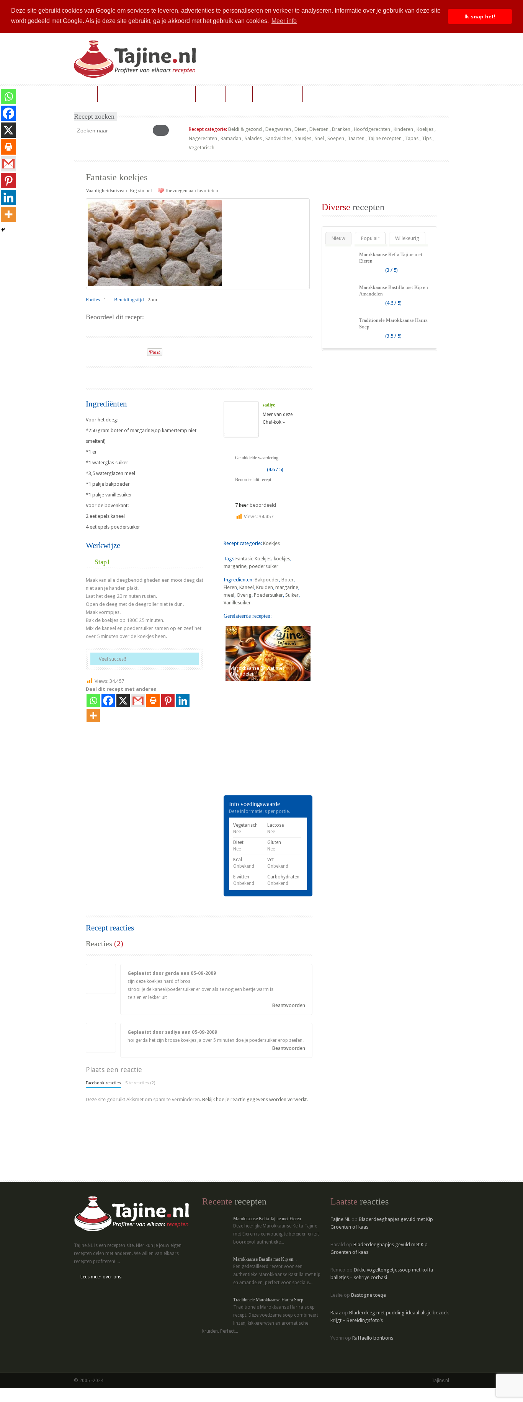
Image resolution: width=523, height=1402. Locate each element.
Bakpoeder (267, 580)
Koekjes (425, 129)
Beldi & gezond (245, 129)
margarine (235, 566)
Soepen (335, 138)
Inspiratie (179, 93)
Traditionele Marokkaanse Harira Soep (268, 1299)
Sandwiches (278, 138)
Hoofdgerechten (372, 129)
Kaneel (246, 587)
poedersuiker (263, 566)
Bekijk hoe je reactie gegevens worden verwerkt (254, 1099)
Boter (287, 580)
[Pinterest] (168, 700)
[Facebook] (108, 700)
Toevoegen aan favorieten (191, 190)
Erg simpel (141, 190)
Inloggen (318, 93)
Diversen (319, 129)
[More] (93, 715)
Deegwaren (278, 129)
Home (85, 93)
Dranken (341, 129)
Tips (426, 138)
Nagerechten (203, 138)
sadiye (269, 405)
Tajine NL (340, 1219)
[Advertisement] (175, 377)
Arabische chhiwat (277, 93)
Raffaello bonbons (372, 1338)
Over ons (211, 93)
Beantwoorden (288, 1005)
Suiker (292, 595)
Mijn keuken (146, 93)
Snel (319, 138)
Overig (244, 595)
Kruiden (264, 587)
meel (229, 595)
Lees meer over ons (100, 1277)
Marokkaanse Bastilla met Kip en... (265, 1259)
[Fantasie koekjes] (197, 243)
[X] (123, 700)
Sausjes (303, 138)
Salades (253, 138)
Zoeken (239, 93)
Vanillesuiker (237, 603)
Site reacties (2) (140, 1082)
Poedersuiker (268, 595)
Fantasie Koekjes (253, 558)
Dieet (300, 129)
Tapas (411, 138)
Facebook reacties (103, 1082)
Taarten (356, 138)
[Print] (138, 350)
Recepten (113, 93)
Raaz (335, 1312)
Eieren (230, 587)
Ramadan (231, 138)
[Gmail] (138, 700)
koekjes (282, 558)
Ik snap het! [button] (479, 16)
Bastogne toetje (368, 1295)
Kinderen (403, 129)
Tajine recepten (385, 138)
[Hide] (3, 230)
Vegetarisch (201, 147)
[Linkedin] (183, 700)
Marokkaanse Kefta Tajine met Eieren (267, 1218)
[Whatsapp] (93, 700)
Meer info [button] (284, 21)
